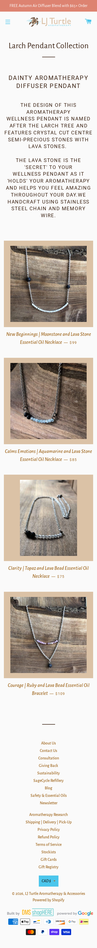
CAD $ (46, 881)
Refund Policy (48, 837)
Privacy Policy (49, 830)
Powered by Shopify (48, 900)
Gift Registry (48, 867)
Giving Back (48, 766)
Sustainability (48, 773)
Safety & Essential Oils (49, 795)
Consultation (48, 758)
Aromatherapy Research (48, 815)
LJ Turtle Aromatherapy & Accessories (55, 894)
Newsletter (48, 803)
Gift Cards (49, 859)
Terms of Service (48, 844)
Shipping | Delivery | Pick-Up (49, 822)
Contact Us (48, 751)
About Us (48, 743)
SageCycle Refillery (48, 781)
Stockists (48, 852)
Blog (48, 788)
